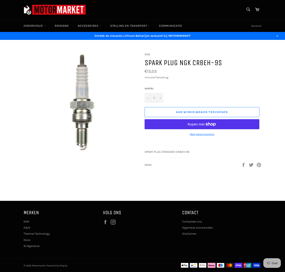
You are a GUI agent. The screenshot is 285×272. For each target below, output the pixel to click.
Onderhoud (34, 26)
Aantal (149, 88)
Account (256, 25)
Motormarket (39, 265)
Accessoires (88, 26)
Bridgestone (31, 246)
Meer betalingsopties (202, 134)
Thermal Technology (37, 233)
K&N (27, 227)
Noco (27, 240)
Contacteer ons (192, 221)
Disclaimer (189, 233)
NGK (26, 221)
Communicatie (170, 26)
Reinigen (62, 26)
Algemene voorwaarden (197, 227)
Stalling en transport (129, 26)
